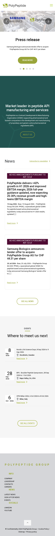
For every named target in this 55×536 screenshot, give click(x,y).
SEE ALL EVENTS (27, 423)
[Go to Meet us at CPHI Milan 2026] (27, 69)
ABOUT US (27, 135)
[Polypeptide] (14, 5)
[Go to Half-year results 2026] (20, 69)
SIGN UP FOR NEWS (12, 497)
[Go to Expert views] (33, 69)
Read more (27, 60)
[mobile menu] (51, 5)
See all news (27, 301)
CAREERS (8, 487)
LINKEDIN (8, 508)
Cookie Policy (43, 529)
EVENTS (7, 500)
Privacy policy (31, 532)
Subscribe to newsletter (39, 161)
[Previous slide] (6, 21)
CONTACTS (8, 484)
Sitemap (21, 532)
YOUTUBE (8, 510)
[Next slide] (48, 21)
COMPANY (8, 479)
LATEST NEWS (9, 494)
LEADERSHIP (9, 481)
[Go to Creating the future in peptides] (30, 69)
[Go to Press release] (23, 69)
